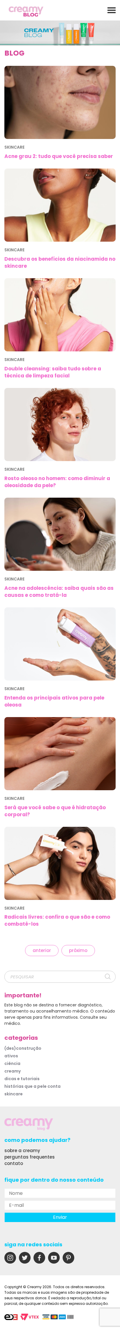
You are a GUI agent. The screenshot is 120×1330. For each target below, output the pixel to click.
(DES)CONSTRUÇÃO (22, 1048)
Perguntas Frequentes (29, 1157)
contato (13, 1163)
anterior (42, 950)
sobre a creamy (22, 1150)
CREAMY (12, 1071)
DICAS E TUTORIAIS (22, 1079)
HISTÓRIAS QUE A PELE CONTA (32, 1086)
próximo (78, 950)
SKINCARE (13, 1094)
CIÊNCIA (12, 1063)
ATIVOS (11, 1056)
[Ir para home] (26, 12)
